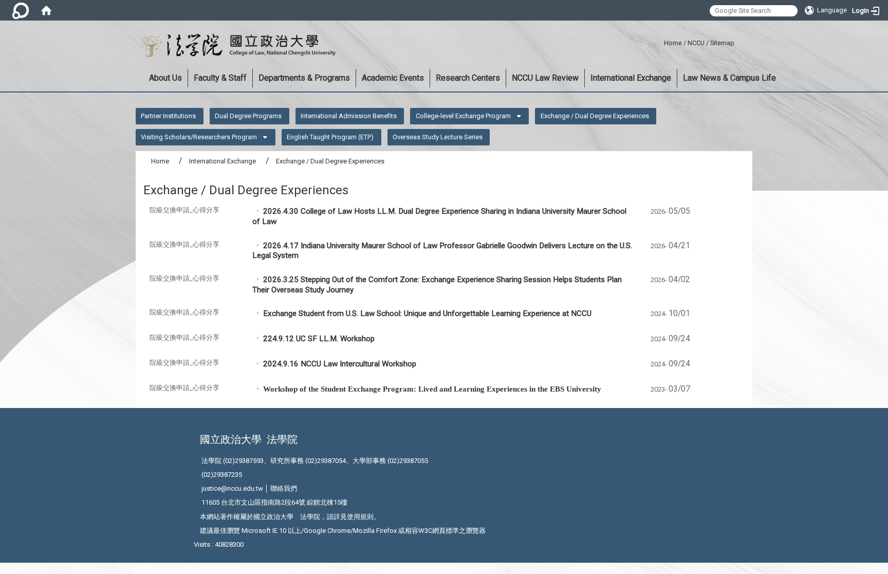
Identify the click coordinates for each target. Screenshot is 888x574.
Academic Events (393, 78)
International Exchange (630, 78)
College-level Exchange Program (463, 116)
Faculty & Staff (220, 78)
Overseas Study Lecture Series (438, 137)
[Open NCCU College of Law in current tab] (236, 46)
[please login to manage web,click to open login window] (20, 10)
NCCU (696, 43)
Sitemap (722, 43)
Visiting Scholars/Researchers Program (199, 137)
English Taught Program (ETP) (330, 137)
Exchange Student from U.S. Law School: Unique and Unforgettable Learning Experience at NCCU (427, 313)
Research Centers (468, 78)
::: (660, 41)
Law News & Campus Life (729, 78)
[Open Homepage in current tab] (46, 10)
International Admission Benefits (349, 116)
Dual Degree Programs (248, 116)
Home (673, 43)
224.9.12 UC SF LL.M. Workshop (319, 338)
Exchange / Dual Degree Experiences (595, 116)
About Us (165, 78)
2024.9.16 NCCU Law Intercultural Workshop (339, 363)
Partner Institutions (168, 116)
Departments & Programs (304, 78)
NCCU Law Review (545, 78)
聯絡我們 (283, 488)
